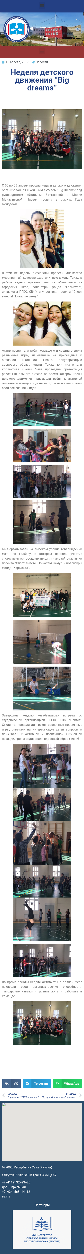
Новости (42, 62)
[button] (42, 5)
